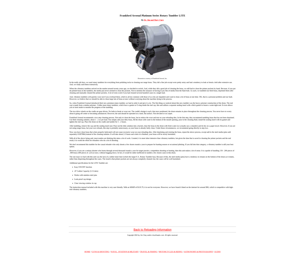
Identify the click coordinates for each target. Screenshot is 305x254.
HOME (87, 252)
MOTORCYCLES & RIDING (171, 252)
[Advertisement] (152, 243)
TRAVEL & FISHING (148, 252)
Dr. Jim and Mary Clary (154, 20)
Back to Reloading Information (152, 229)
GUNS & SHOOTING (100, 252)
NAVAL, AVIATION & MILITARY (125, 252)
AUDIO (217, 252)
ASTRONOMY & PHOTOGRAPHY (198, 252)
